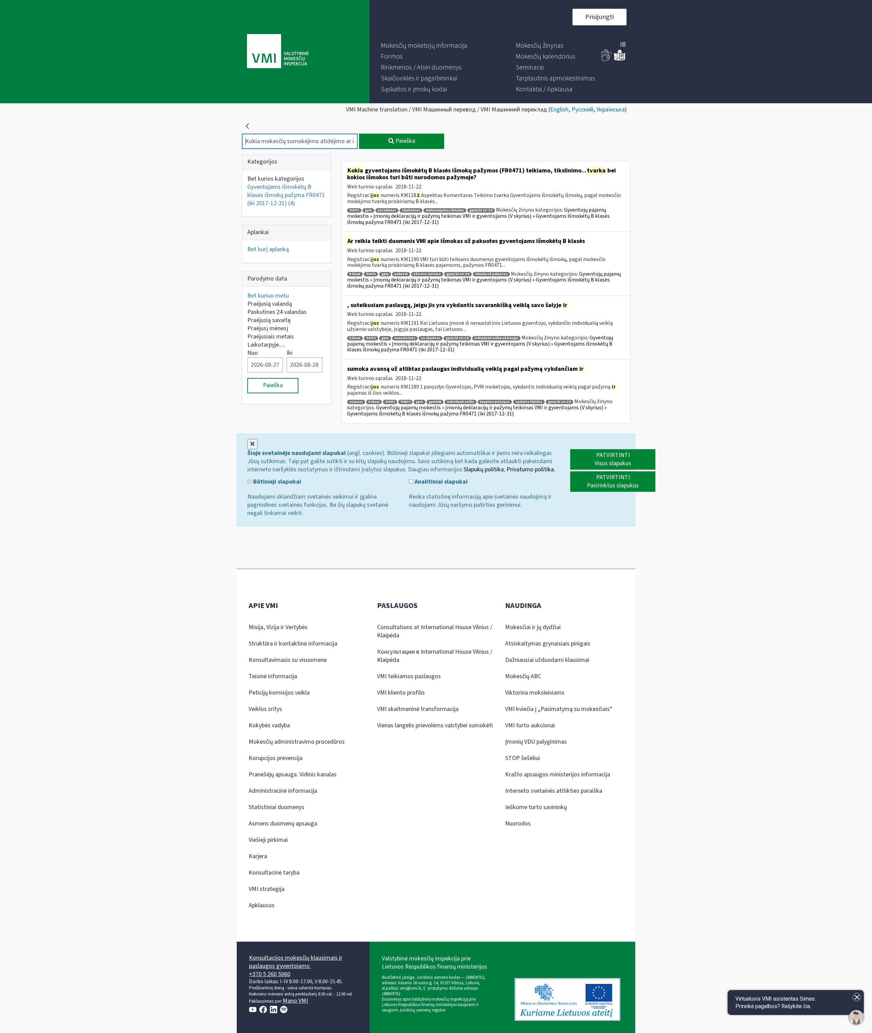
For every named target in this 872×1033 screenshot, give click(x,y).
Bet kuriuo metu (268, 295)
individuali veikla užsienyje (496, 338)
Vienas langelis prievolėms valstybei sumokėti (435, 725)
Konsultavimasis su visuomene (288, 660)
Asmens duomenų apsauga (283, 823)
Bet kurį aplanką (268, 249)
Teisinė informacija (273, 676)
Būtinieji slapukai (276, 482)
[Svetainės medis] (623, 45)
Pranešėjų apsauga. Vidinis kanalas (293, 774)
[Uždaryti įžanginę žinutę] (857, 997)
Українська (610, 109)
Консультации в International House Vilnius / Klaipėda (434, 656)
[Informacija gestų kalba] (606, 59)
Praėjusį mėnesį (267, 328)
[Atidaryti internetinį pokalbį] (856, 1017)
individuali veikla (460, 402)
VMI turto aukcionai (530, 725)
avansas (356, 402)
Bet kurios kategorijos (275, 178)
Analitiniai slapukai (440, 482)
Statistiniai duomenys (276, 807)
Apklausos (262, 905)
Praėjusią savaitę (269, 320)
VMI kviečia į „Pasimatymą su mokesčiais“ (558, 709)
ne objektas (430, 338)
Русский (582, 109)
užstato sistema (427, 274)
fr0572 (405, 402)
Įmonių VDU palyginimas (536, 742)
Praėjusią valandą (269, 304)
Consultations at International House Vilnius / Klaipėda (434, 631)
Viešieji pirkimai (268, 840)
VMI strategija (266, 889)
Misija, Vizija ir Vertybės (278, 627)
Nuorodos (518, 823)
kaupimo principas (495, 402)
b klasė (354, 274)
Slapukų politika (484, 469)
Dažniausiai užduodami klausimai (547, 660)
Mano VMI (295, 1001)
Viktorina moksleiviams (534, 692)
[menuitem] (424, 45)
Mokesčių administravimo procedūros (297, 742)
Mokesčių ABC (523, 676)
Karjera (258, 856)
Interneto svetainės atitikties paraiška (553, 791)
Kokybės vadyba (269, 725)
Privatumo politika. (531, 469)
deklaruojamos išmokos (445, 210)
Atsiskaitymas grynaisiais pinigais (547, 643)
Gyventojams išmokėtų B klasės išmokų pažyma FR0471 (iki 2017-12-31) (286, 195)
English (559, 109)
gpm (368, 210)
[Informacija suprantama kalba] (619, 59)
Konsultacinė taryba (274, 872)
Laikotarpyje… (266, 344)
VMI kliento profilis (401, 692)
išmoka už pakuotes (491, 274)
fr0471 (354, 210)
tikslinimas (411, 210)
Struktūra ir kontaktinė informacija (293, 643)
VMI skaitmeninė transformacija (417, 709)
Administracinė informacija (283, 791)
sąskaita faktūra (528, 402)
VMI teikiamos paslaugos (409, 676)
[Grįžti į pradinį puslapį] (247, 126)
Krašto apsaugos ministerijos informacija (557, 774)
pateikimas (387, 210)
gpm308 (435, 402)
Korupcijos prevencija (275, 758)
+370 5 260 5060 (269, 974)
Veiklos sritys (265, 709)
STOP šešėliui (522, 758)
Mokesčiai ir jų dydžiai (533, 627)
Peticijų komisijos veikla (279, 692)
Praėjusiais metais (270, 336)
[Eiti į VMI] (278, 52)
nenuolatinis (404, 338)
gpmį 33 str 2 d (481, 210)
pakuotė (401, 274)
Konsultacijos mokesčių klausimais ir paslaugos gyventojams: (295, 962)
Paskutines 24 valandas (277, 312)
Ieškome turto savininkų (536, 807)
